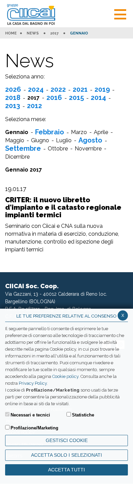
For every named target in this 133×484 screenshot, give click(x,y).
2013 (12, 106)
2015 (76, 97)
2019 (102, 89)
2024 (36, 89)
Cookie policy (65, 376)
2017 (54, 33)
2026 (13, 89)
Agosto (90, 140)
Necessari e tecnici (30, 414)
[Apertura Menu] (120, 13)
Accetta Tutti (66, 469)
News (33, 33)
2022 (58, 89)
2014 (98, 97)
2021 (80, 89)
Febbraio (49, 132)
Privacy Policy (33, 383)
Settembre (23, 148)
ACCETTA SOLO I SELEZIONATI (66, 455)
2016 (54, 97)
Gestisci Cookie (67, 440)
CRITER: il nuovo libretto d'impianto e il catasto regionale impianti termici (63, 207)
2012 (34, 106)
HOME (11, 33)
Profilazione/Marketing (34, 427)
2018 (12, 97)
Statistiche (83, 414)
